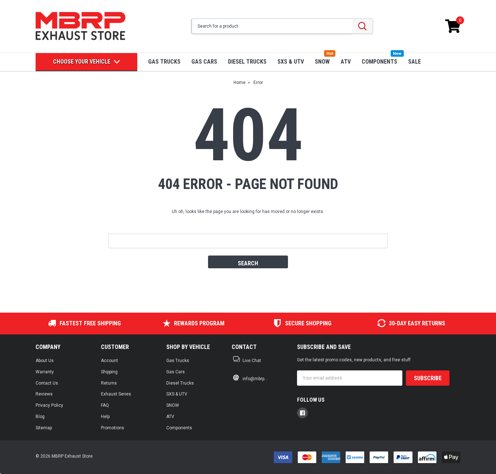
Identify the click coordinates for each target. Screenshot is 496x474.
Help (105, 416)
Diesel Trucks (247, 61)
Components (379, 61)
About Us (45, 360)
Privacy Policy (49, 405)
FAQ (105, 405)
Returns (109, 383)
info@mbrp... (255, 378)
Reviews (44, 394)
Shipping (109, 371)
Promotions (112, 427)
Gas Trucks (164, 61)
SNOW (322, 61)
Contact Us (47, 383)
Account (109, 360)
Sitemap (44, 427)
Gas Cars (204, 61)
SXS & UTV (290, 61)
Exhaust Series (116, 394)
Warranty (45, 371)
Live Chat (252, 360)
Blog (40, 416)
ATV (346, 61)
